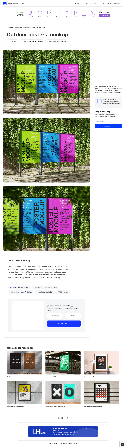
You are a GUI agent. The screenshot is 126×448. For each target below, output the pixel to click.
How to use (55, 316)
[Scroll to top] (122, 444)
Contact (117, 3)
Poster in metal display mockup (93, 406)
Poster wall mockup (12, 376)
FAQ (103, 3)
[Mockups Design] (13, 3)
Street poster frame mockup (15, 406)
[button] (24, 362)
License (109, 3)
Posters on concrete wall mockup (55, 406)
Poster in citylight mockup (53, 376)
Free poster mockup (89, 376)
